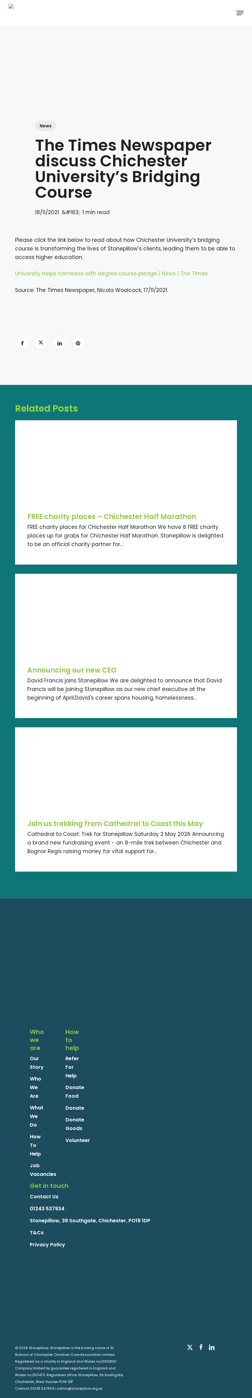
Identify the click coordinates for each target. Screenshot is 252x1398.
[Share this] (22, 342)
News (46, 126)
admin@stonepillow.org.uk (79, 1388)
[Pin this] (78, 342)
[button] (240, 13)
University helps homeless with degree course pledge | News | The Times (111, 273)
